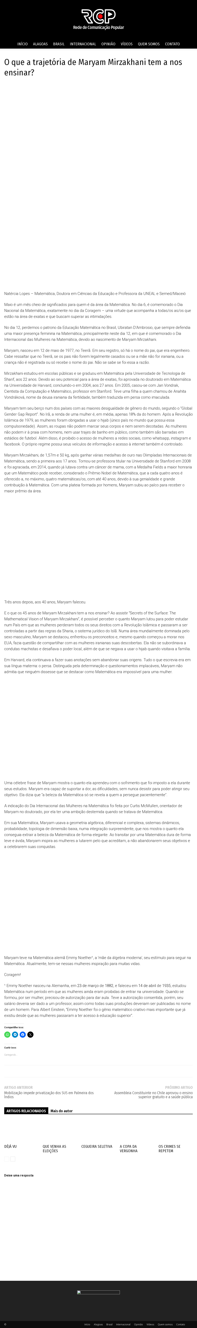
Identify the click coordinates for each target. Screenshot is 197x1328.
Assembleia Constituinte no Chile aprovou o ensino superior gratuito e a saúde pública (153, 1095)
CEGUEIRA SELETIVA (96, 1146)
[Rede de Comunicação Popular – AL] (98, 19)
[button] (188, 44)
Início (22, 44)
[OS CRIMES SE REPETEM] (176, 1131)
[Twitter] (17, 89)
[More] (52, 89)
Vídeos (127, 44)
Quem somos (149, 44)
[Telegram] (26, 89)
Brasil (58, 44)
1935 (166, 985)
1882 (109, 985)
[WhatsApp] (34, 89)
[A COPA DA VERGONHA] (137, 1131)
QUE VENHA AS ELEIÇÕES (54, 1148)
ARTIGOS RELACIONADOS (26, 1111)
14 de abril (147, 985)
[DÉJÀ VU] (21, 1131)
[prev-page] (6, 1159)
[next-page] (12, 1159)
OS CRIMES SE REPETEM (169, 1148)
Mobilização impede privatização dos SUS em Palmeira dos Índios (49, 1095)
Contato (172, 44)
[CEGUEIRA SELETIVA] (98, 1131)
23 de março (88, 985)
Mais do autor (62, 1111)
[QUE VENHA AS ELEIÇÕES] (60, 1131)
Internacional (83, 44)
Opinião (108, 44)
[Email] (43, 89)
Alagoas (40, 44)
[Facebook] (8, 89)
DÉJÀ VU (10, 1146)
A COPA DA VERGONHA (129, 1148)
